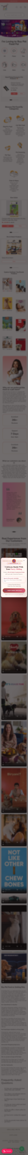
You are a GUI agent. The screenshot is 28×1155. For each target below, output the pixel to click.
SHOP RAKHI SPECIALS (14, 590)
